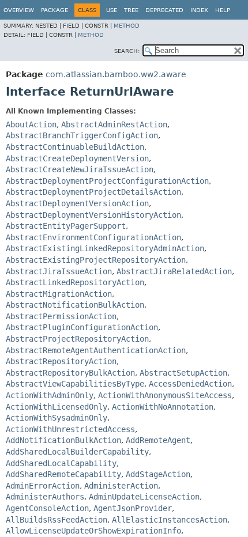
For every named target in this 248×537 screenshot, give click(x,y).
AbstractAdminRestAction (114, 124)
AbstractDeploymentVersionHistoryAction (93, 215)
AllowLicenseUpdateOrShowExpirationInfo (93, 530)
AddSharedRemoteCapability (63, 474)
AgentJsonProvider (132, 508)
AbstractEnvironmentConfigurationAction (93, 237)
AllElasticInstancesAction (169, 519)
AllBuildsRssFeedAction (56, 519)
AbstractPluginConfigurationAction (82, 327)
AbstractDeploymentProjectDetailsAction (93, 191)
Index (199, 10)
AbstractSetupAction (183, 372)
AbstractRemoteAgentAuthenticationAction (96, 350)
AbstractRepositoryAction (61, 361)
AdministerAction (121, 485)
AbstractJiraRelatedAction (174, 271)
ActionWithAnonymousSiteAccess (165, 395)
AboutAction (31, 124)
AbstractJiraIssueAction (59, 271)
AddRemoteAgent (158, 440)
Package (54, 10)
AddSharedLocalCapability (61, 463)
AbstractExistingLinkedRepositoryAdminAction (105, 248)
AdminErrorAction (43, 485)
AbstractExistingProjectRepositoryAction (96, 259)
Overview (18, 10)
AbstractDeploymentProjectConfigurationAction (107, 181)
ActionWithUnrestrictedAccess (70, 429)
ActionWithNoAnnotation (162, 406)
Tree (131, 10)
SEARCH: (127, 51)
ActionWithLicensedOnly (56, 406)
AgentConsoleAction (47, 508)
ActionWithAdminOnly (49, 395)
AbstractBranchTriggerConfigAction (82, 135)
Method (127, 25)
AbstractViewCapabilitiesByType (75, 383)
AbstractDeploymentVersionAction (77, 203)
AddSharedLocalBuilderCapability (77, 451)
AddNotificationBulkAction (63, 440)
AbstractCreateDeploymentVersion (77, 158)
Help (222, 10)
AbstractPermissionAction (61, 316)
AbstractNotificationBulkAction (75, 304)
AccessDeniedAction (190, 383)
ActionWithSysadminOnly (56, 417)
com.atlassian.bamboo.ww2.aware (116, 74)
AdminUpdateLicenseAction (144, 496)
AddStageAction (158, 474)
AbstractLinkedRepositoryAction (75, 282)
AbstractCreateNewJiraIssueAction (79, 169)
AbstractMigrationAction (59, 293)
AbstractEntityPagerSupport (66, 225)
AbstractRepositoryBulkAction (70, 372)
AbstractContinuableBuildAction (75, 147)
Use (111, 10)
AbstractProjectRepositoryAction (77, 338)
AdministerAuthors (45, 496)
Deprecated (164, 10)
